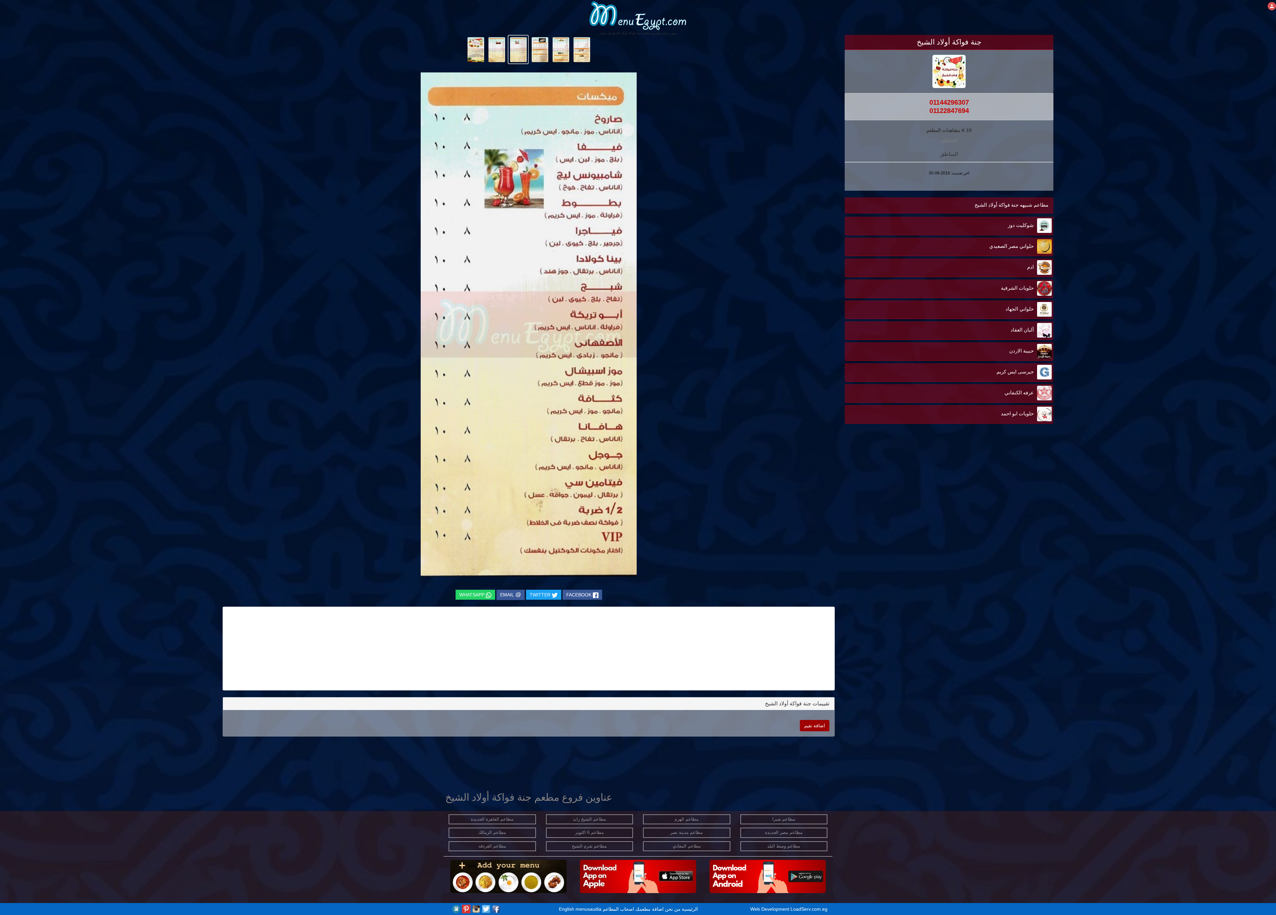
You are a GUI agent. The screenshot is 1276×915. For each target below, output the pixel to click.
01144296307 (949, 102)
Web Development (770, 909)
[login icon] (1272, 6)
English (566, 909)
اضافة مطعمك (649, 909)
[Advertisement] (1011, 525)
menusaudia (588, 909)
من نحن (673, 909)
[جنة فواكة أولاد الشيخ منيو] (582, 49)
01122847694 (949, 110)
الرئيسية (690, 909)
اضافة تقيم (814, 725)
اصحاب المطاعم (618, 909)
